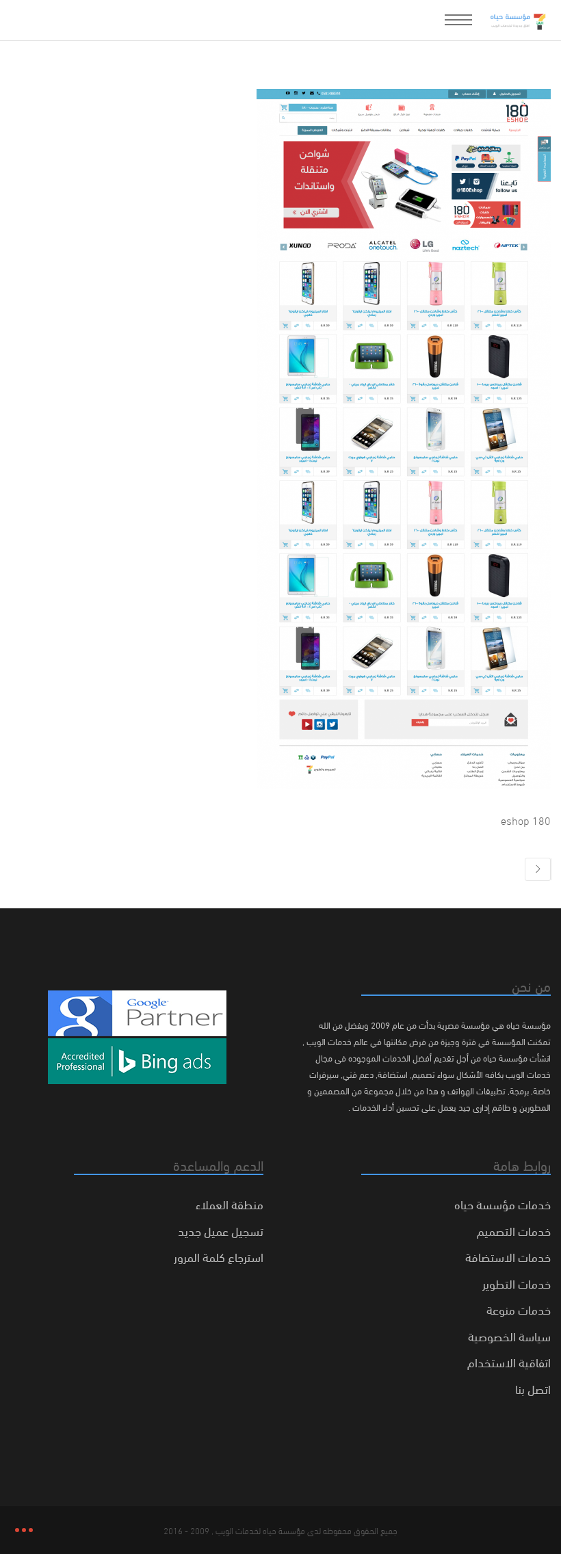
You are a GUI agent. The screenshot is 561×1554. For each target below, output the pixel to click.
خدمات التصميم (514, 1230)
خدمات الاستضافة (508, 1256)
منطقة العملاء (229, 1203)
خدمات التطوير (516, 1283)
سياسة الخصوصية (509, 1335)
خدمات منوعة (518, 1309)
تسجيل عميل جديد (220, 1230)
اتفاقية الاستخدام (509, 1361)
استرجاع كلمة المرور (218, 1256)
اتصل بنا (533, 1388)
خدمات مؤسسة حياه (502, 1203)
